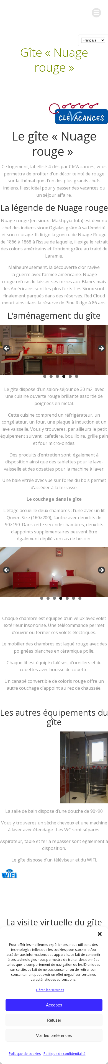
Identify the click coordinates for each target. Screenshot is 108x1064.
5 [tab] (70, 376)
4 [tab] (63, 376)
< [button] (7, 348)
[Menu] (96, 12)
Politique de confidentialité (64, 1053)
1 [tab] (44, 376)
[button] (99, 934)
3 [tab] (57, 376)
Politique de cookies (25, 1053)
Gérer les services (50, 990)
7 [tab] (79, 598)
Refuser (54, 1020)
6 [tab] (76, 376)
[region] (54, 355)
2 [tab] (51, 376)
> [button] (101, 348)
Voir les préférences (54, 1035)
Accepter (54, 1005)
